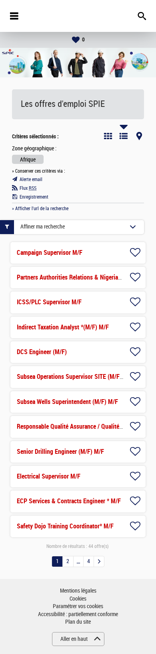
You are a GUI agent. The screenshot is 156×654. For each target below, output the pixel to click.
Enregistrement (34, 197)
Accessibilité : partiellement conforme (78, 614)
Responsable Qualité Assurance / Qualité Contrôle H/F (85, 426)
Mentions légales (78, 590)
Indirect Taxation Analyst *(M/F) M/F (63, 327)
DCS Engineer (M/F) (42, 352)
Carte (139, 136)
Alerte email (31, 179)
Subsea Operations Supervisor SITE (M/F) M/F (75, 376)
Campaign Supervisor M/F (49, 252)
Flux (28, 188)
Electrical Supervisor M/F (48, 476)
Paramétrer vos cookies (78, 606)
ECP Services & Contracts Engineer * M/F (69, 501)
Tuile (108, 136)
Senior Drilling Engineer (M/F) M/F (60, 451)
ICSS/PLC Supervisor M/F (49, 302)
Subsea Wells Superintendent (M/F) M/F (67, 402)
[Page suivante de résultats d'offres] (99, 561)
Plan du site (78, 622)
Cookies (78, 598)
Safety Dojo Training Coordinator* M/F (65, 526)
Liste (123, 136)
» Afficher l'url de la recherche (40, 208)
